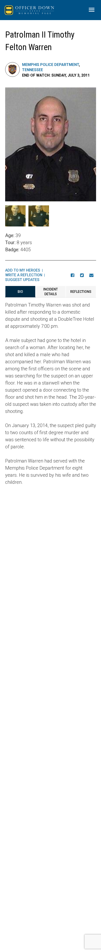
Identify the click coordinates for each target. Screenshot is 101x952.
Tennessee (32, 70)
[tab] (20, 291)
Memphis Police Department (50, 64)
